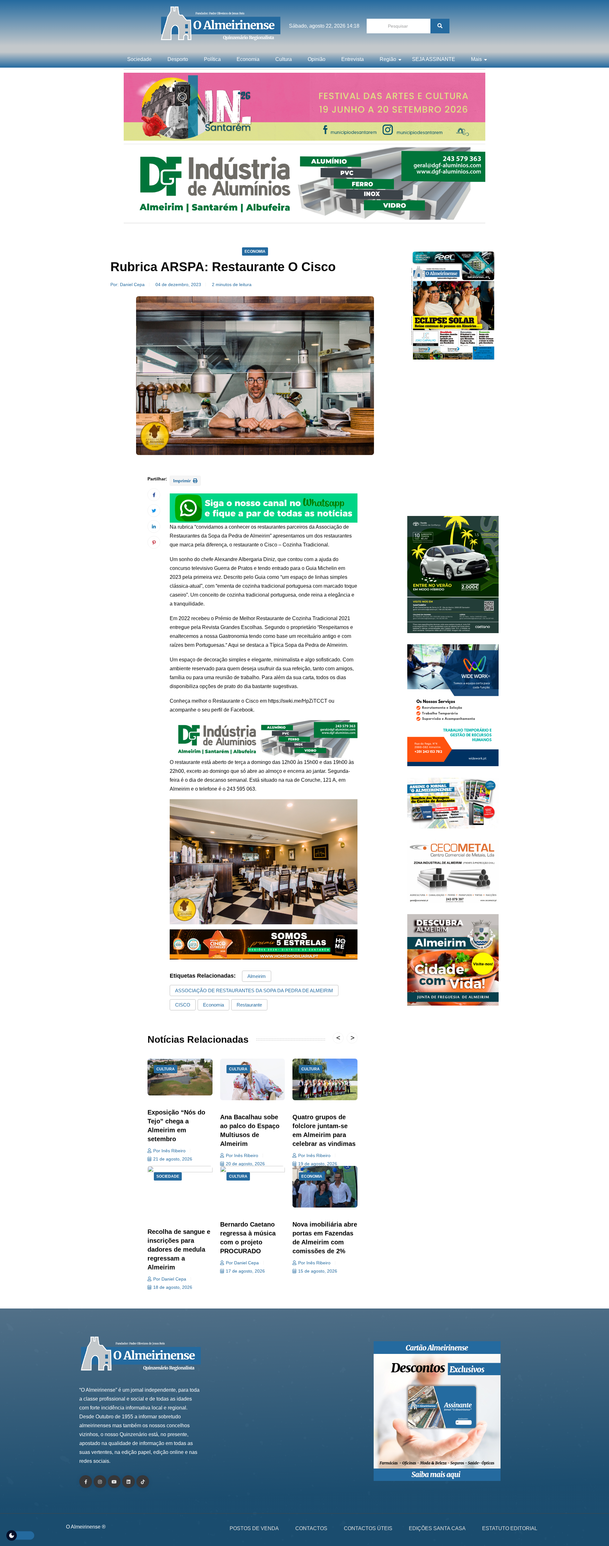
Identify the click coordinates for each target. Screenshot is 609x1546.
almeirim (256, 976)
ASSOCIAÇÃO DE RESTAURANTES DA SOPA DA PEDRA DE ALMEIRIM (254, 990)
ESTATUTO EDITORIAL (509, 1528)
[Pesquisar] (439, 26)
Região (388, 59)
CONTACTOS (311, 1528)
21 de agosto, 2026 (172, 1158)
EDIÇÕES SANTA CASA (437, 1528)
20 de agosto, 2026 (245, 1163)
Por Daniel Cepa (169, 1279)
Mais (476, 59)
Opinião (316, 59)
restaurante (249, 1004)
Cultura (283, 59)
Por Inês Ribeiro (169, 1150)
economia (213, 1004)
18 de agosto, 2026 (172, 1287)
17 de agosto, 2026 (245, 1271)
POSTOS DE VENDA (254, 1528)
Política (212, 59)
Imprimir (182, 480)
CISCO (182, 1004)
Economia (248, 59)
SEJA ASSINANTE (433, 59)
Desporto (177, 59)
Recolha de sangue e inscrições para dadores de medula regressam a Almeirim (178, 1249)
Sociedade (139, 59)
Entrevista (352, 59)
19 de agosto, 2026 (317, 1163)
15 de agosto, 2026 (317, 1271)
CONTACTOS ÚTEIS (368, 1528)
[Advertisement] (453, 441)
